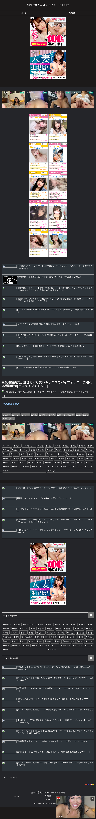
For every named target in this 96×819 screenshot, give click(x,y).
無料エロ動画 (70, 415)
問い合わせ (79, 796)
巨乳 (60, 415)
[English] (88, 785)
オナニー (17, 415)
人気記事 (48, 796)
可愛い (53, 415)
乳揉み (35, 415)
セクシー (26, 415)
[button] (91, 615)
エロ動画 (7, 415)
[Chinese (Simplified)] (86, 785)
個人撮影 (44, 415)
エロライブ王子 (9, 419)
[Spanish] (93, 785)
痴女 (79, 415)
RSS (48, 799)
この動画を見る (11, 404)
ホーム (16, 796)
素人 (86, 415)
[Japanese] (91, 785)
